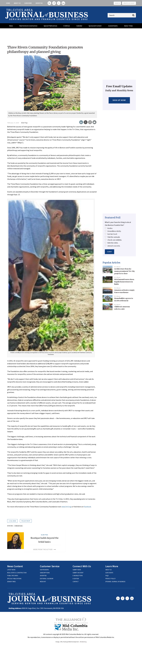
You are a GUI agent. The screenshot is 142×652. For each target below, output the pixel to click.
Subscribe (28, 3)
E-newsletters (78, 576)
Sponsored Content (95, 26)
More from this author (42, 549)
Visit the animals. (113, 237)
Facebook (87, 507)
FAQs (106, 576)
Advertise (39, 3)
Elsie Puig (24, 123)
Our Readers (44, 570)
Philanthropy (25, 521)
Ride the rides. (112, 243)
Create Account (129, 3)
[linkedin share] (81, 122)
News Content (15, 566)
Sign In (117, 3)
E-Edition (67, 26)
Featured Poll (112, 217)
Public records (12, 576)
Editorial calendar (46, 579)
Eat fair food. (112, 234)
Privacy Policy (110, 579)
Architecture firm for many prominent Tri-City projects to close (124, 271)
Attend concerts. (113, 246)
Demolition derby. (114, 231)
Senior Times (128, 26)
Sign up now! (119, 100)
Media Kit (43, 582)
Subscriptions (45, 573)
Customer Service (49, 566)
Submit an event (78, 573)
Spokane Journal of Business (115, 582)
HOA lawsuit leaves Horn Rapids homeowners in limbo (124, 281)
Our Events (109, 573)
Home (8, 3)
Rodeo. (110, 228)
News (11, 26)
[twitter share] (86, 122)
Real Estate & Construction (28, 26)
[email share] (94, 122)
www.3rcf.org (66, 507)
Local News (12, 521)
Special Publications (50, 26)
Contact (76, 582)
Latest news (11, 570)
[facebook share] (90, 122)
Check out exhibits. (114, 240)
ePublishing (83, 642)
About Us (17, 3)
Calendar (79, 26)
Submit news (77, 570)
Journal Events (113, 26)
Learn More (111, 566)
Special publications (14, 579)
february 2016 (18, 526)
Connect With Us (82, 566)
